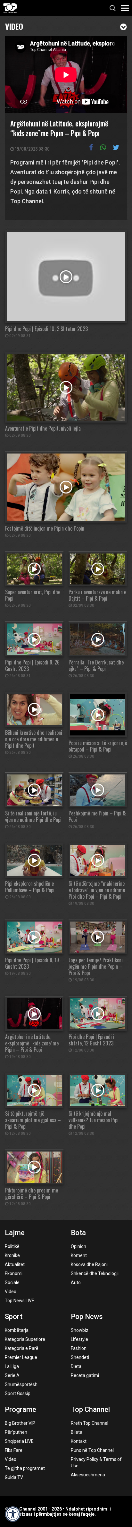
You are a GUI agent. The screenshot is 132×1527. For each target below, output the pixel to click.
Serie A (12, 1375)
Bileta (76, 1432)
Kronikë (12, 1255)
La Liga (12, 1366)
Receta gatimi (85, 1375)
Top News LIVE (19, 1300)
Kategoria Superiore (25, 1339)
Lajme (15, 1233)
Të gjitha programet (25, 1468)
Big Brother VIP (20, 1423)
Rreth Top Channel (89, 1423)
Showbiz (79, 1330)
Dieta (76, 1366)
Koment (79, 1255)
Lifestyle (79, 1339)
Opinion (78, 1246)
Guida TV (14, 1477)
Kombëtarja (17, 1330)
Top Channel (90, 1409)
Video (14, 25)
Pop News (87, 1316)
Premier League (21, 1357)
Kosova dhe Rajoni (89, 1264)
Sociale (12, 1282)
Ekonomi (13, 1273)
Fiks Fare (13, 1450)
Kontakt (79, 1441)
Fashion (79, 1348)
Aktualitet (15, 1264)
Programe (20, 1409)
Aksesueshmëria (88, 1474)
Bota (78, 1233)
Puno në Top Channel (92, 1450)
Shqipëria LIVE (19, 1441)
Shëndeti (80, 1357)
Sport (13, 1316)
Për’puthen (16, 1432)
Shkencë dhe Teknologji (95, 1273)
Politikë (12, 1246)
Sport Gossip (17, 1393)
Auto (76, 1282)
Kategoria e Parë (21, 1348)
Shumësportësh (21, 1384)
